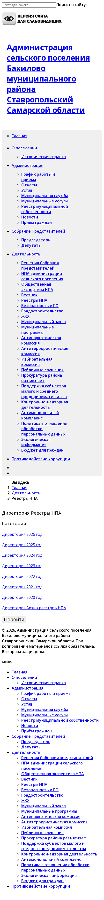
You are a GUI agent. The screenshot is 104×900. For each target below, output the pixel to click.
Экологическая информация (36, 442)
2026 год (34, 534)
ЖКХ (25, 316)
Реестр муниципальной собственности (44, 209)
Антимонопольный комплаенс (40, 415)
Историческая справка (43, 156)
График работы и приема (46, 693)
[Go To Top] (2, 895)
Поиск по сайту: (71, 4)
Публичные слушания (42, 370)
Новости (29, 217)
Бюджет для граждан (42, 450)
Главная (19, 135)
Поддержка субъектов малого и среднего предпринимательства (44, 391)
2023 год (34, 565)
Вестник (29, 295)
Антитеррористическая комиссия (54, 822)
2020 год (34, 597)
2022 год (34, 576)
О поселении (24, 148)
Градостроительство (42, 311)
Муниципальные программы (37, 329)
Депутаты (31, 245)
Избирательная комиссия (36, 361)
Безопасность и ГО (40, 305)
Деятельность (26, 254)
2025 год (34, 544)
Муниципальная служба (44, 195)
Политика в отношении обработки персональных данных (55, 867)
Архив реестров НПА (46, 607)
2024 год (34, 555)
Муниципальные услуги (44, 201)
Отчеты (29, 185)
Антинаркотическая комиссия (50, 816)
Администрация (27, 165)
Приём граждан (36, 222)
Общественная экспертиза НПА (37, 287)
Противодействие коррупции (41, 459)
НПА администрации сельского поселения (42, 276)
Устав (26, 190)
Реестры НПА (34, 300)
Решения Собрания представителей (40, 265)
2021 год (34, 587)
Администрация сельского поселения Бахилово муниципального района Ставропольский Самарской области (48, 78)
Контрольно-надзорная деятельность (44, 404)
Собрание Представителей (38, 231)
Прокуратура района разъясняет (41, 378)
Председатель (35, 240)
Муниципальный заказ (43, 321)
